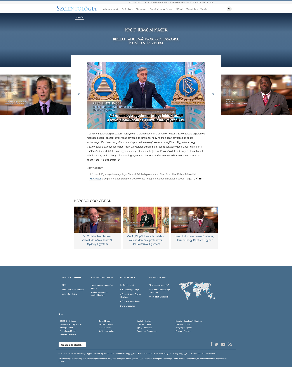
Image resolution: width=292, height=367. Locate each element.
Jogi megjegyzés (182, 353)
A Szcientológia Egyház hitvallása (130, 295)
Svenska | (68, 334)
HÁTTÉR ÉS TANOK (128, 277)
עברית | (66, 327)
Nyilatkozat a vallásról (159, 296)
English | (144, 321)
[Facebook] (211, 344)
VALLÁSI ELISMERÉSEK (71, 277)
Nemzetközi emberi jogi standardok (159, 291)
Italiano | (105, 327)
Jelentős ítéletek (69, 294)
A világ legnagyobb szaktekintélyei (99, 293)
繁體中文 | (68, 321)
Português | (146, 331)
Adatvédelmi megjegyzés (125, 353)
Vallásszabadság (111, 8)
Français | (144, 324)
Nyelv (61, 314)
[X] (216, 344)
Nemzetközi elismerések (73, 289)
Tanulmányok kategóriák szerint (102, 286)
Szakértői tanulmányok (161, 8)
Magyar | (184, 327)
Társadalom (192, 8)
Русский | (183, 331)
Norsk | (106, 331)
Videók (203, 8)
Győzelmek (127, 8)
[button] (96, 126)
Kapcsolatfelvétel (198, 353)
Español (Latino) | (71, 324)
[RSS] (230, 344)
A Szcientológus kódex (130, 301)
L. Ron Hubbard (127, 285)
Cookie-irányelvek (164, 353)
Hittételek (179, 8)
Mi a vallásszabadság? (159, 285)
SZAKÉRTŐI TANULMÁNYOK (102, 277)
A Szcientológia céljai (129, 289)
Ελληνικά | (183, 324)
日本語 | (144, 327)
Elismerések (141, 8)
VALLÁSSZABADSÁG (157, 277)
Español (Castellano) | (189, 321)
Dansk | (105, 321)
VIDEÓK (79, 17)
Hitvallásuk (95, 178)
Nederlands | (68, 331)
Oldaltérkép (212, 353)
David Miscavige (127, 305)
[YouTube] (223, 344)
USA (64, 285)
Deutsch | (106, 324)
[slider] (146, 126)
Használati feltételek (146, 353)
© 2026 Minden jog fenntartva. (86, 353)
